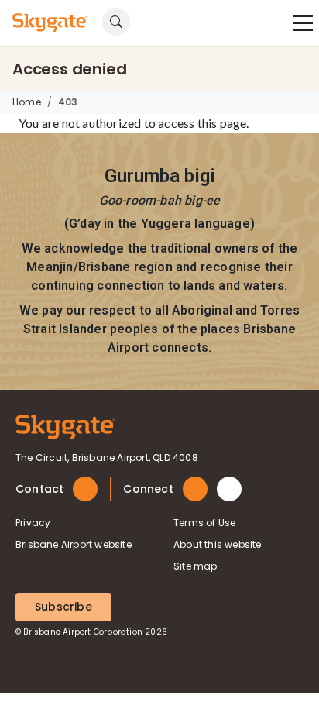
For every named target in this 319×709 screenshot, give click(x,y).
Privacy (32, 522)
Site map (195, 566)
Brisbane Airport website (73, 544)
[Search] (16, 43)
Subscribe (63, 606)
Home (26, 101)
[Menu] (302, 23)
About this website (217, 544)
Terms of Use (204, 522)
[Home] (65, 425)
